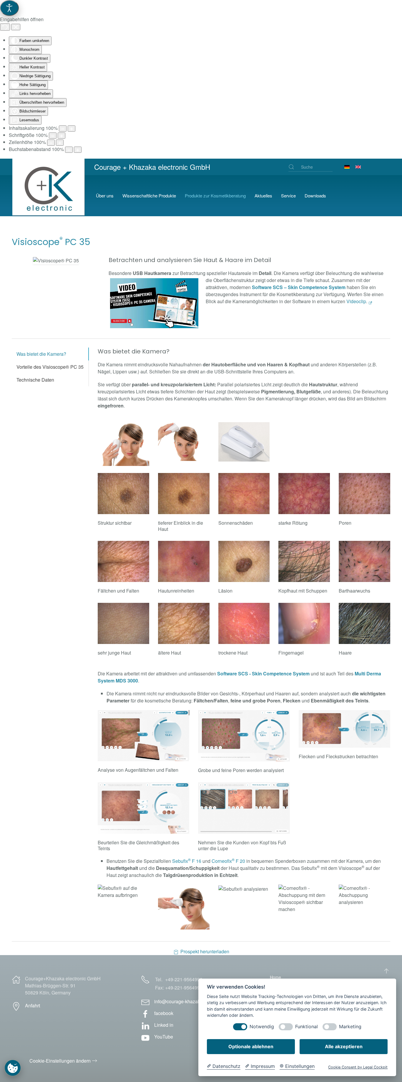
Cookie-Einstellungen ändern (60, 1060)
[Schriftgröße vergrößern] (61, 135)
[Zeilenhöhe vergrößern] (60, 143)
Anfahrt (32, 1005)
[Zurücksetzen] (5, 27)
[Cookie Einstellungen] (12, 1068)
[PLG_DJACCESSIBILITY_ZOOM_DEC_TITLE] (63, 128)
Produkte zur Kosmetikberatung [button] (215, 195)
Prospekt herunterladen (204, 951)
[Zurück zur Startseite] (49, 195)
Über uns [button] (105, 195)
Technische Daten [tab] (35, 379)
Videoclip (356, 301)
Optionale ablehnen (250, 1046)
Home (275, 977)
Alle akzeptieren (344, 1046)
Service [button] (288, 195)
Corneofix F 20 (228, 861)
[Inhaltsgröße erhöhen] (71, 128)
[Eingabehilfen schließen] (15, 27)
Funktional (306, 1026)
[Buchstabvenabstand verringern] (69, 150)
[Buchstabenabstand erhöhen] (78, 150)
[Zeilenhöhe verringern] (51, 143)
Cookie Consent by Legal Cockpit (358, 1067)
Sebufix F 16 (186, 861)
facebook (163, 1013)
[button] (56, 260)
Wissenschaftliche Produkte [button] (149, 195)
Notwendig (262, 1026)
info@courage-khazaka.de (181, 1001)
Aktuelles (263, 195)
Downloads (315, 195)
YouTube (163, 1036)
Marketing (350, 1026)
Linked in (163, 1024)
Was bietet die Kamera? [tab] (41, 353)
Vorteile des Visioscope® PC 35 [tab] (50, 366)
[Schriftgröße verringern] (53, 135)
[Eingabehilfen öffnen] (9, 8)
